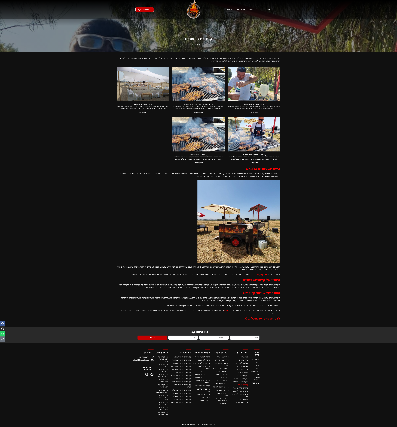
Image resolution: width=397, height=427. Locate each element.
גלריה (257, 365)
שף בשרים (255, 359)
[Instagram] (2, 328)
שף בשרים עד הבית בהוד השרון (183, 386)
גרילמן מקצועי (262, 274)
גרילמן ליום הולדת (242, 402)
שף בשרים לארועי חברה (201, 363)
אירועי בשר (244, 357)
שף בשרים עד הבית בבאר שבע (181, 369)
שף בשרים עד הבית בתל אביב (163, 414)
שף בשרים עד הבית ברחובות (163, 403)
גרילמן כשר (206, 397)
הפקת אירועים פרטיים (240, 382)
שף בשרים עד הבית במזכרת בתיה (163, 359)
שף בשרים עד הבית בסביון (163, 386)
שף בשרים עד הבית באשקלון (181, 363)
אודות (251, 9)
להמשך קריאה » (254, 112)
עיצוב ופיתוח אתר (191, 425)
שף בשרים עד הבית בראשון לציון (163, 397)
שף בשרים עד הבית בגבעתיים (181, 376)
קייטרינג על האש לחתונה (254, 104)
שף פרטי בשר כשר (203, 394)
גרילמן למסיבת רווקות (202, 357)
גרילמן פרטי (224, 403)
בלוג (259, 9)
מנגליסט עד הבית (242, 366)
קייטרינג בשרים (243, 385)
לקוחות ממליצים (256, 379)
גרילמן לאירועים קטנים (220, 371)
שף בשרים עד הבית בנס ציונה (163, 376)
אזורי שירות (255, 372)
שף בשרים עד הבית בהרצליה (181, 390)
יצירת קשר (240, 9)
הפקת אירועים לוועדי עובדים (203, 382)
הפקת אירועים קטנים (241, 376)
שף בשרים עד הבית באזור (182, 357)
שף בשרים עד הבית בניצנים (163, 365)
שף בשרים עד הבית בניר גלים (163, 370)
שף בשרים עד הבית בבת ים (182, 372)
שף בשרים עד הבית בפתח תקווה (162, 391)
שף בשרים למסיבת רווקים (221, 364)
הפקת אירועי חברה (242, 399)
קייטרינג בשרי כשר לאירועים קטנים (198, 104)
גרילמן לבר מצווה (204, 360)
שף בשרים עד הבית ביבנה (182, 399)
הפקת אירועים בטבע (221, 390)
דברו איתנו (228, 310)
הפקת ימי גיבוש (243, 372)
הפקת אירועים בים (222, 384)
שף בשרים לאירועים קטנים (203, 367)
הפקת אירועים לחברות (220, 387)
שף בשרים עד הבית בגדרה (182, 379)
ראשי (267, 9)
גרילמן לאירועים (242, 369)
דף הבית (204, 44)
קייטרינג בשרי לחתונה (198, 154)
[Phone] (2, 339)
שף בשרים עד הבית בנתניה (163, 381)
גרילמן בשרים (243, 360)
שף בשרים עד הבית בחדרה (182, 393)
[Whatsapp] (2, 333)
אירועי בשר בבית (222, 357)
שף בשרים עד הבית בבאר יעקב (180, 366)
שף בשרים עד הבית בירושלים (181, 402)
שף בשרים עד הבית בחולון (182, 396)
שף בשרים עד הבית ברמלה (163, 409)
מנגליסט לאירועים (242, 363)
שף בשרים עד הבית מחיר (203, 390)
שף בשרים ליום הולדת (220, 368)
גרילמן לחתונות (205, 400)
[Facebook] (2, 323)
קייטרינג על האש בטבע (143, 104)
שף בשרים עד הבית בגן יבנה (181, 382)
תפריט (229, 9)
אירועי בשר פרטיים (221, 360)
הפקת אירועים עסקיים (240, 379)
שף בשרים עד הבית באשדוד (181, 360)
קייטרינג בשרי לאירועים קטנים (254, 154)
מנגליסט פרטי (223, 378)
